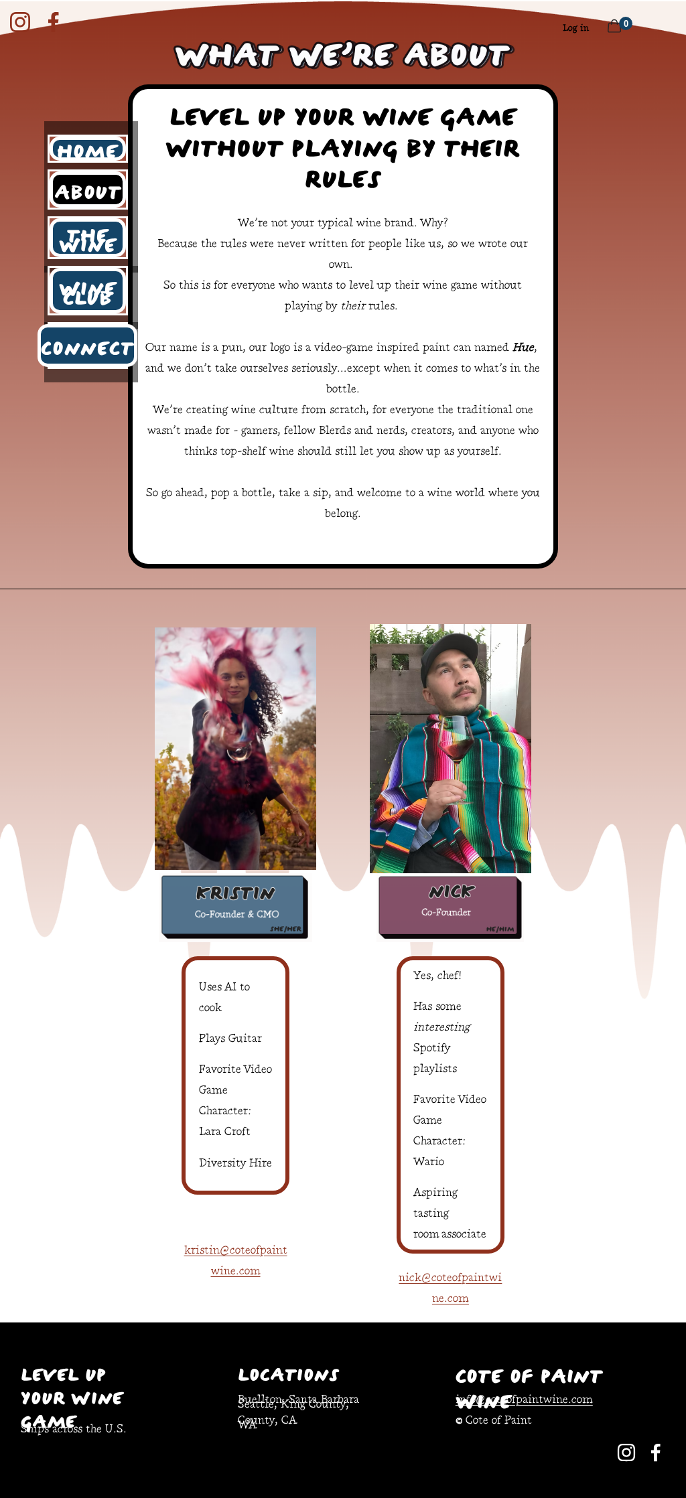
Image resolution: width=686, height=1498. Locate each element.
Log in (576, 28)
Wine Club (88, 290)
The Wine (88, 237)
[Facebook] (53, 22)
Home (87, 148)
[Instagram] (20, 22)
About (88, 189)
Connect (87, 345)
